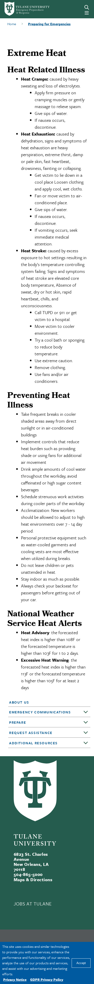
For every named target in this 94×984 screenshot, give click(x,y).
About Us (19, 702)
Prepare (17, 722)
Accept (81, 963)
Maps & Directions (33, 879)
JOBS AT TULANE (33, 903)
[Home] (22, 9)
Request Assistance (30, 732)
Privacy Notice (14, 979)
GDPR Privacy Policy (46, 979)
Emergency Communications (40, 712)
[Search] (86, 7)
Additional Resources (33, 742)
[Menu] (86, 13)
